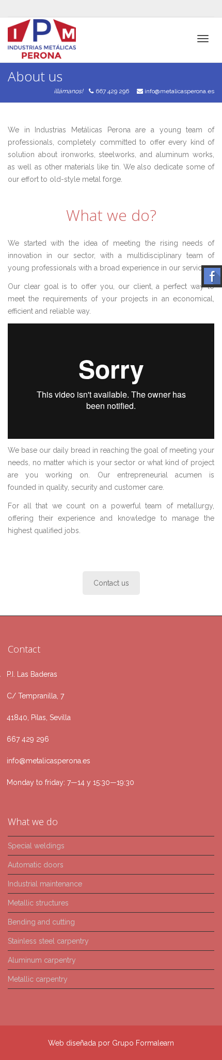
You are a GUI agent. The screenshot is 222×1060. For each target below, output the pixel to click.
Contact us (111, 583)
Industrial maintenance (45, 884)
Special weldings (36, 846)
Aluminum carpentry (42, 960)
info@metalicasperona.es (179, 91)
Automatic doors (36, 865)
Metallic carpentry (38, 979)
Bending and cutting (41, 922)
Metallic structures (38, 903)
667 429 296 (112, 91)
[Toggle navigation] (203, 38)
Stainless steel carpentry (48, 941)
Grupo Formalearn (143, 1043)
